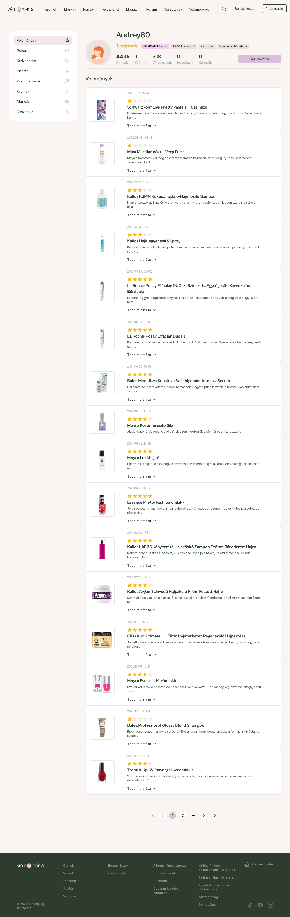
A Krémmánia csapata (169, 865)
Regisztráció (274, 8)
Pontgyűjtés (208, 904)
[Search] (224, 9)
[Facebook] (260, 905)
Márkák (70, 9)
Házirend (160, 881)
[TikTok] (250, 905)
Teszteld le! (110, 9)
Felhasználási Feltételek (217, 877)
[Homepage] (20, 9)
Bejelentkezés (245, 8)
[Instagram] (270, 905)
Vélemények (199, 9)
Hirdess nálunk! (165, 873)
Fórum (151, 9)
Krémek (51, 9)
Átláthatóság (208, 897)
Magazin (132, 9)
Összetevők (173, 9)
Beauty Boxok (118, 865)
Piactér (88, 9)
